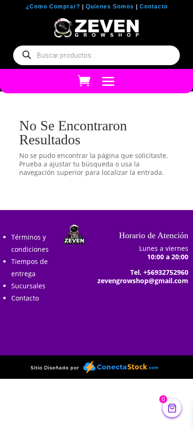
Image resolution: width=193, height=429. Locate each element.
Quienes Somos (110, 6)
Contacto (154, 6)
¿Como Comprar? (53, 6)
